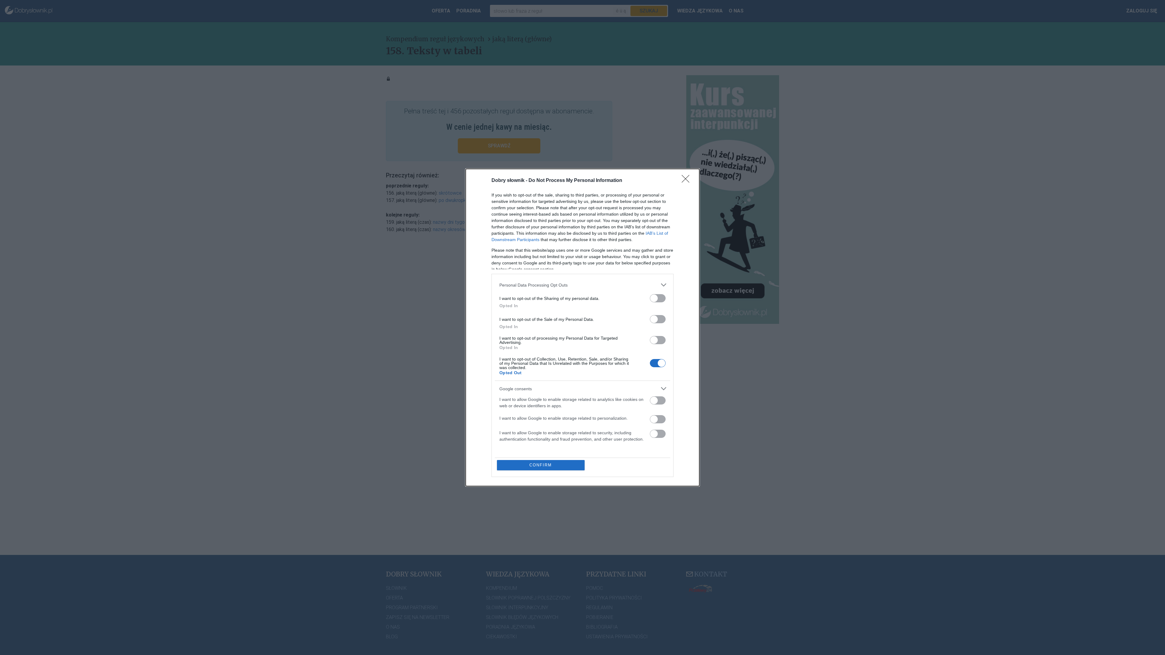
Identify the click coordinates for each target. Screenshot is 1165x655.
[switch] (658, 298)
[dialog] (582, 327)
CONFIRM (540, 465)
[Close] (687, 180)
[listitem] (582, 285)
